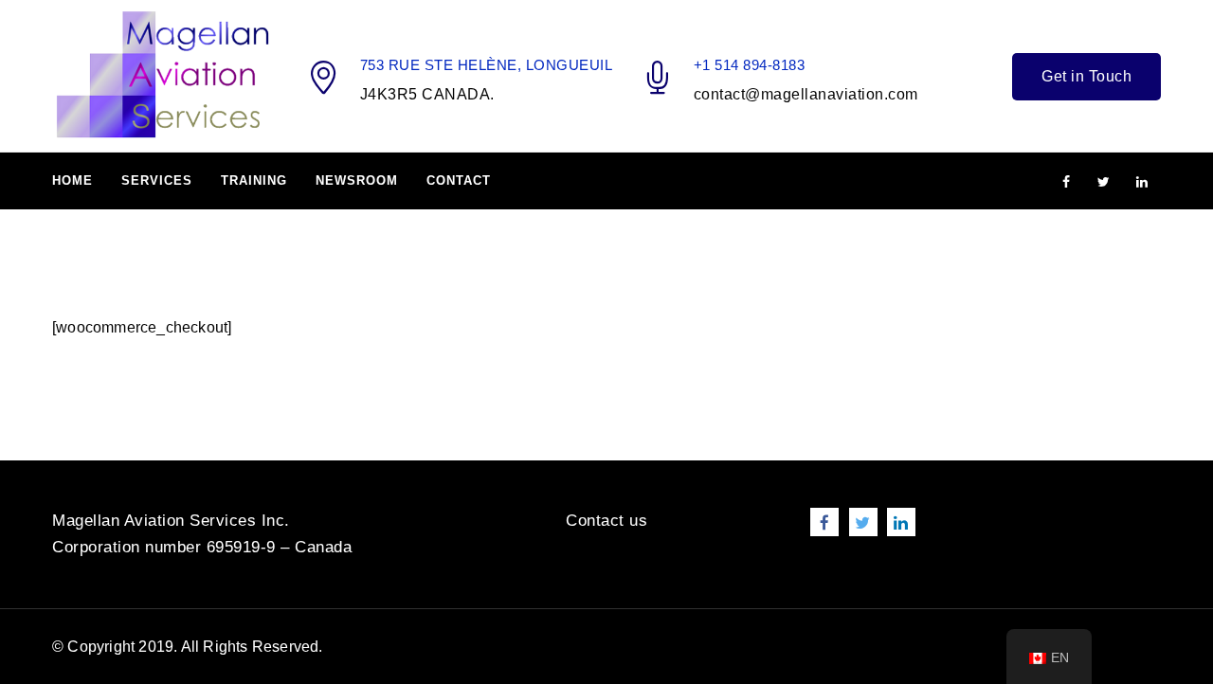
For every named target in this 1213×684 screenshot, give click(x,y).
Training (254, 180)
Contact (458, 180)
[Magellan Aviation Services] (162, 75)
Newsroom (357, 180)
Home (72, 180)
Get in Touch (1086, 76)
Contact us (606, 521)
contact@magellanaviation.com (806, 94)
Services (156, 180)
